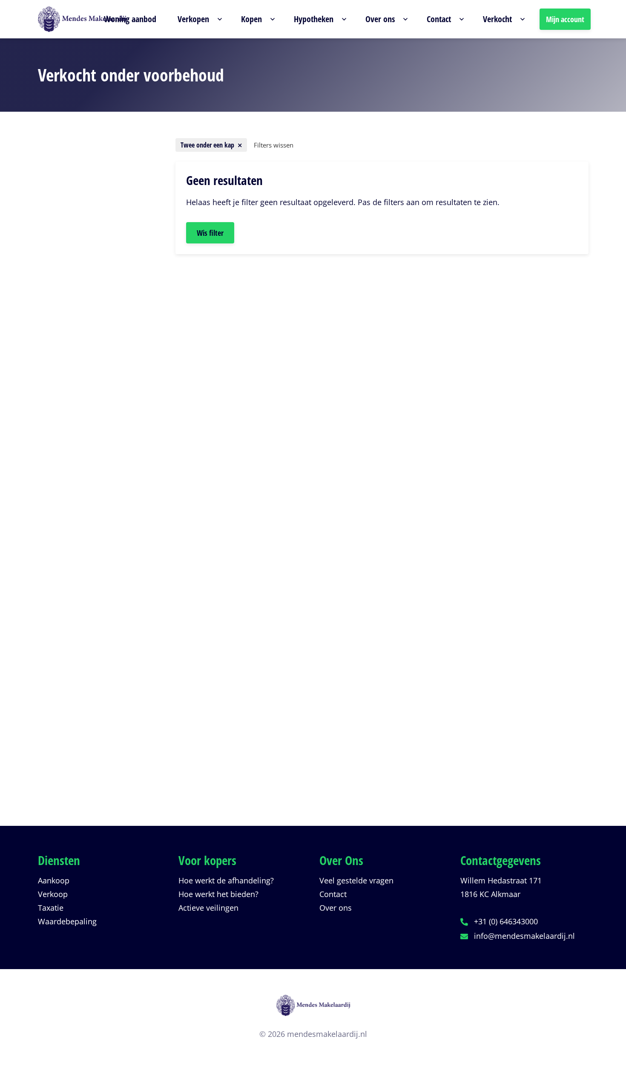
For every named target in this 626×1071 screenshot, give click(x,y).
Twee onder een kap (87, 313)
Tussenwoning (79, 344)
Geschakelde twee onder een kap (99, 329)
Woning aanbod (130, 19)
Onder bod (73, 771)
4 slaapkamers (79, 506)
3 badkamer (75, 624)
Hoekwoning (76, 390)
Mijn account (565, 19)
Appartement (77, 298)
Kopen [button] (251, 19)
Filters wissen (273, 145)
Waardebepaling (67, 921)
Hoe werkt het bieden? (218, 894)
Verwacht (70, 709)
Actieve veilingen (208, 908)
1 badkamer (75, 593)
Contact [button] (439, 19)
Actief (63, 694)
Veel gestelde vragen (356, 880)
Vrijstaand (71, 359)
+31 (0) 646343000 (506, 921)
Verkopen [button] (193, 19)
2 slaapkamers (79, 475)
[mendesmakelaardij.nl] (313, 1011)
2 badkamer (75, 609)
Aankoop (53, 880)
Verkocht (69, 740)
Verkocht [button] (497, 19)
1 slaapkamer (77, 460)
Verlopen (69, 725)
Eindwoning (74, 375)
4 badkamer (75, 639)
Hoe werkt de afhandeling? (226, 880)
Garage (66, 405)
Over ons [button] (380, 19)
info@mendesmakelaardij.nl (524, 936)
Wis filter (210, 233)
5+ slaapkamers (81, 521)
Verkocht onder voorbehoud (99, 755)
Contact (333, 894)
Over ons (335, 908)
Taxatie (50, 908)
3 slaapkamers (79, 491)
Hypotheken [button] (313, 19)
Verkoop (53, 894)
